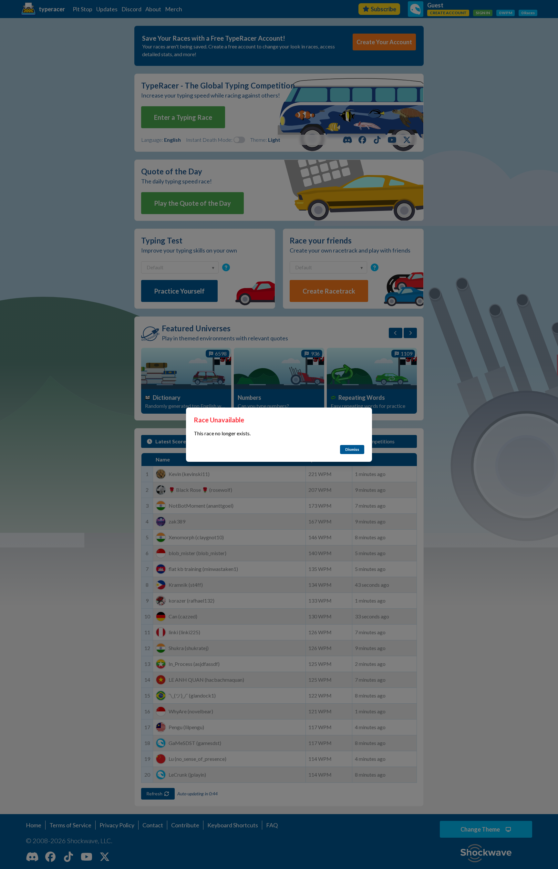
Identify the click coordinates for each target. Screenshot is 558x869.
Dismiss (352, 449)
